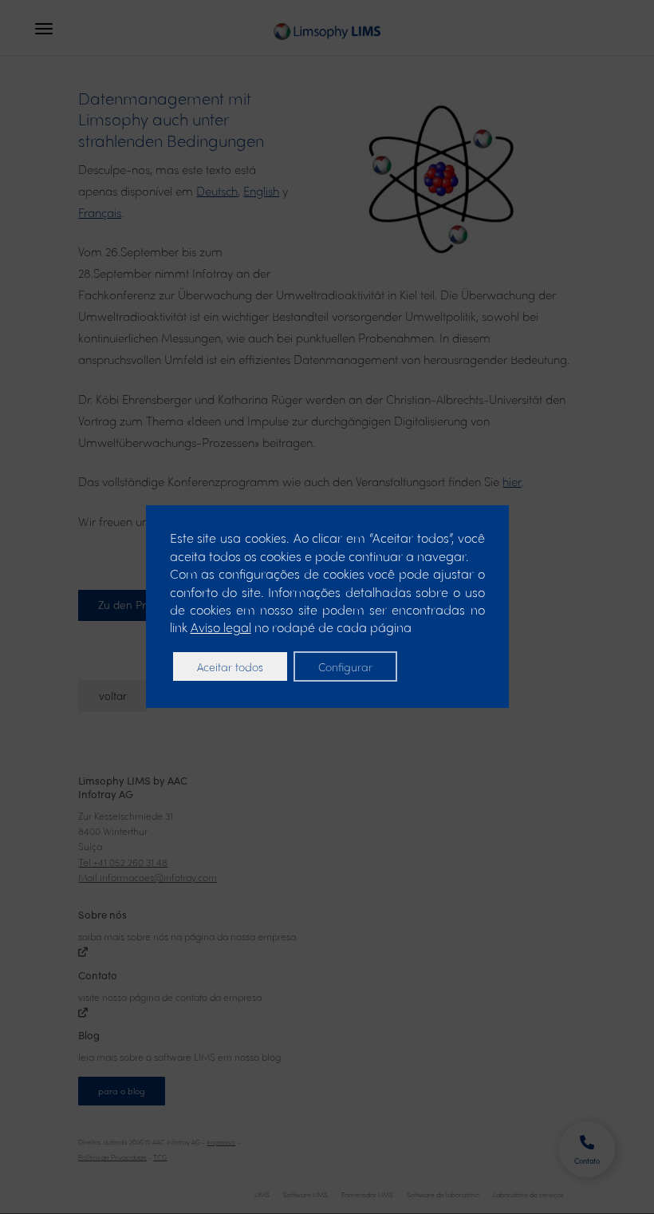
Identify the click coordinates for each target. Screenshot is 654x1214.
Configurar (345, 666)
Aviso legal (221, 627)
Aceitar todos (230, 666)
